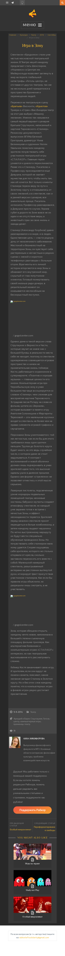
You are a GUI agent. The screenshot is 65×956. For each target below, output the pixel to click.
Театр (33, 35)
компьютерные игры (30, 721)
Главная (12, 35)
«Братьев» (17, 106)
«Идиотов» (41, 106)
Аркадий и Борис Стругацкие (28, 718)
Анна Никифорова (34, 738)
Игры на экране (32, 863)
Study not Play (32, 890)
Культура (24, 35)
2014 (42, 35)
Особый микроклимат (20, 829)
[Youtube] (7, 2)
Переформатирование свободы (44, 828)
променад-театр (21, 724)
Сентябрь (52, 35)
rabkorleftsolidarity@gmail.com (34, 937)
